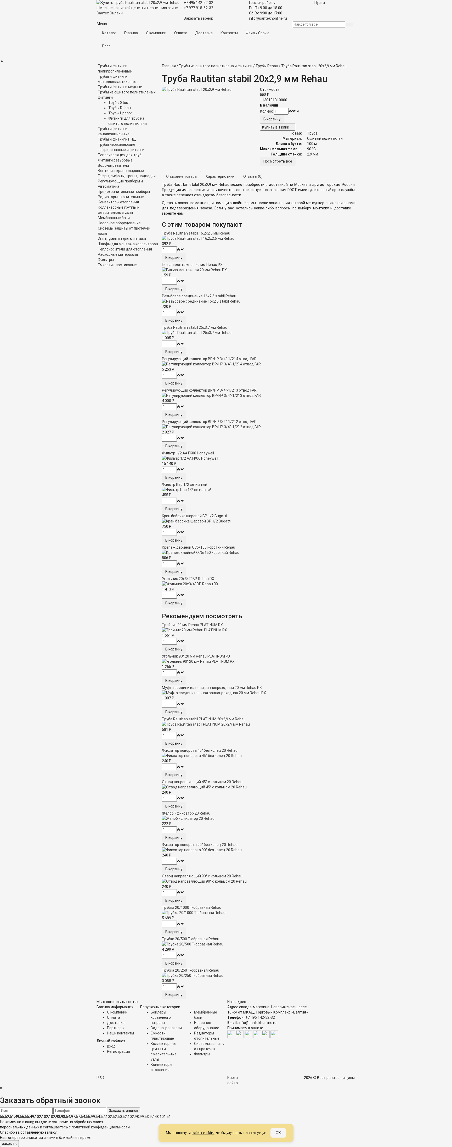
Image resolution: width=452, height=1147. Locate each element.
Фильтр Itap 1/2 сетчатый (184, 484)
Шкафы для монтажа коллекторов (128, 244)
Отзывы (253, 176)
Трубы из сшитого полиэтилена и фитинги (215, 66)
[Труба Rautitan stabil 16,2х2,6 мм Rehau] (258, 238)
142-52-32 (198, 3)
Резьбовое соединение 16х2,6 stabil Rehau (199, 296)
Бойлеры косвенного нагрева (161, 1017)
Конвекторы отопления (118, 202)
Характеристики (220, 176)
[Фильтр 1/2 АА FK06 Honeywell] (258, 458)
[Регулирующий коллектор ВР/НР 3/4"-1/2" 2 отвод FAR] (258, 427)
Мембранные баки (114, 218)
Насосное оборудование (119, 223)
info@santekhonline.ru (268, 18)
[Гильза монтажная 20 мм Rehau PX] (258, 269)
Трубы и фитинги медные (120, 87)
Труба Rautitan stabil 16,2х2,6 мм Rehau (196, 233)
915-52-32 (198, 8)
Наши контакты (120, 1033)
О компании (156, 33)
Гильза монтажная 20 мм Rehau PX (192, 265)
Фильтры (106, 260)
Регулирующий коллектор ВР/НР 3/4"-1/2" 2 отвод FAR (209, 422)
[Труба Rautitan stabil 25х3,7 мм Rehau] (258, 332)
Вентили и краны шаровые (121, 171)
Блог (106, 46)
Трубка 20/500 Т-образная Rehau (190, 939)
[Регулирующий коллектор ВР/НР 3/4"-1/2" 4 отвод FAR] (258, 364)
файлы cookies (203, 1133)
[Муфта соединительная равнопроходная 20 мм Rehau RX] (258, 692)
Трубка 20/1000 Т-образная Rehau (191, 907)
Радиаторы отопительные (121, 197)
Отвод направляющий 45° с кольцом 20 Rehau (202, 782)
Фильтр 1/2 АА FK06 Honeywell (188, 453)
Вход (111, 1046)
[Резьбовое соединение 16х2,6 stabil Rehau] (258, 301)
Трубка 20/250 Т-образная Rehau (190, 970)
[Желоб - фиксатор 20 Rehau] (258, 818)
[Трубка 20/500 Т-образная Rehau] (258, 944)
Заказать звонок (198, 18)
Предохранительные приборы (124, 192)
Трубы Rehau (119, 108)
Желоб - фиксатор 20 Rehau (186, 813)
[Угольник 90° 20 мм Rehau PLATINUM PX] (258, 661)
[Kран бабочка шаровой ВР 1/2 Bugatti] (258, 521)
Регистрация (118, 1051)
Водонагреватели (113, 165)
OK (278, 1133)
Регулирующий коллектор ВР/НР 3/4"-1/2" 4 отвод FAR (209, 359)
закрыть (9, 1144)
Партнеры (115, 1028)
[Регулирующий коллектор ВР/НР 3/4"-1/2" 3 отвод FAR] (258, 395)
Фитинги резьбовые (115, 160)
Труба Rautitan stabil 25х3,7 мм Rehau (194, 327)
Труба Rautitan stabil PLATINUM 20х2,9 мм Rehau (204, 719)
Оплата (180, 33)
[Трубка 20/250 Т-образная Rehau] (258, 975)
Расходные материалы (118, 254)
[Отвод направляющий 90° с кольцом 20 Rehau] (258, 881)
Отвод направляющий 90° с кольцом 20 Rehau (202, 876)
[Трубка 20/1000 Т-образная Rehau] (258, 912)
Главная (131, 33)
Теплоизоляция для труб (120, 155)
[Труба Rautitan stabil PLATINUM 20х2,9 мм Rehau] (258, 724)
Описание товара (181, 176)
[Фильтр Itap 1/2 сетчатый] (258, 489)
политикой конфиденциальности (101, 1127)
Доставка (204, 33)
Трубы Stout (119, 103)
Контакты (229, 33)
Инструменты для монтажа (122, 239)
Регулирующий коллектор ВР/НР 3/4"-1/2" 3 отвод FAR (209, 390)
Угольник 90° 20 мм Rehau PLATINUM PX (196, 656)
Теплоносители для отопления (125, 249)
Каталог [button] (109, 33)
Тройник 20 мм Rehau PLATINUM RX (192, 625)
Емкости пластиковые (117, 265)
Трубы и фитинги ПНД (117, 139)
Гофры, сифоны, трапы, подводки (127, 176)
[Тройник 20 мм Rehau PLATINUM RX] (258, 630)
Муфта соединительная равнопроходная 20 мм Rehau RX (212, 688)
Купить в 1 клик (275, 127)
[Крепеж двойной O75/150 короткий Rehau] (258, 552)
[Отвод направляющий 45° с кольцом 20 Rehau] (258, 787)
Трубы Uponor (120, 113)
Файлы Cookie (257, 33)
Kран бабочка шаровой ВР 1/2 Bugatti (194, 516)
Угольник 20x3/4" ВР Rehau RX (188, 579)
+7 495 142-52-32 (260, 1017)
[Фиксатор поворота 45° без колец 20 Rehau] (258, 755)
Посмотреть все (277, 161)
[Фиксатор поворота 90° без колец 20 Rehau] (258, 850)
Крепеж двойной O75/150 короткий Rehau (198, 547)
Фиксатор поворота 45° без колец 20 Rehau (200, 750)
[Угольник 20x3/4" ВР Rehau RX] (258, 584)
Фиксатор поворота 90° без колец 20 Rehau (200, 845)
